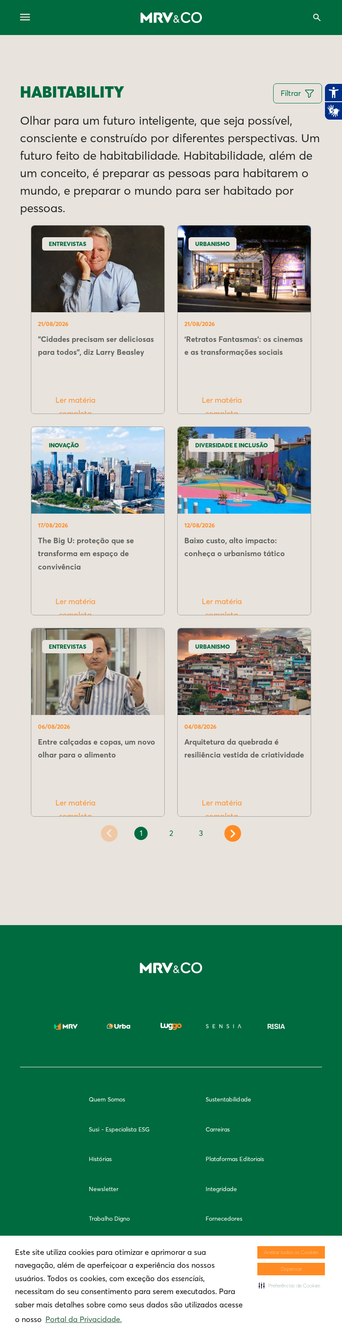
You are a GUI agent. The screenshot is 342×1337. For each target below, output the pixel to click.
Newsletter (103, 1189)
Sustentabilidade (228, 1099)
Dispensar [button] (291, 1269)
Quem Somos (107, 1099)
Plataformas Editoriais (235, 1159)
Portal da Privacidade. (83, 1319)
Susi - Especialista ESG (119, 1129)
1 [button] (141, 833)
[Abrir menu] (25, 18)
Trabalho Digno (109, 1218)
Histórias (100, 1159)
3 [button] (201, 833)
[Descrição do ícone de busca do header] (317, 18)
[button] (289, 1285)
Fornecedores (224, 1218)
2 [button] (171, 833)
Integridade (221, 1189)
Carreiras (218, 1129)
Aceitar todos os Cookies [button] (291, 1252)
